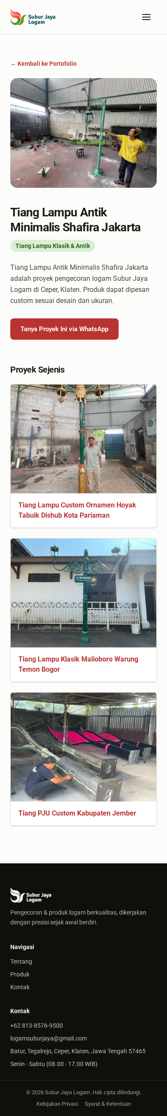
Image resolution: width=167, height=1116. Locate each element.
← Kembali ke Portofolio (43, 63)
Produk (20, 974)
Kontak (20, 987)
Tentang (21, 961)
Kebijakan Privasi (57, 1104)
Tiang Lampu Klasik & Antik (52, 245)
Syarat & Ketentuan (108, 1104)
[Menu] (146, 17)
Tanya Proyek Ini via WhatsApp (64, 329)
